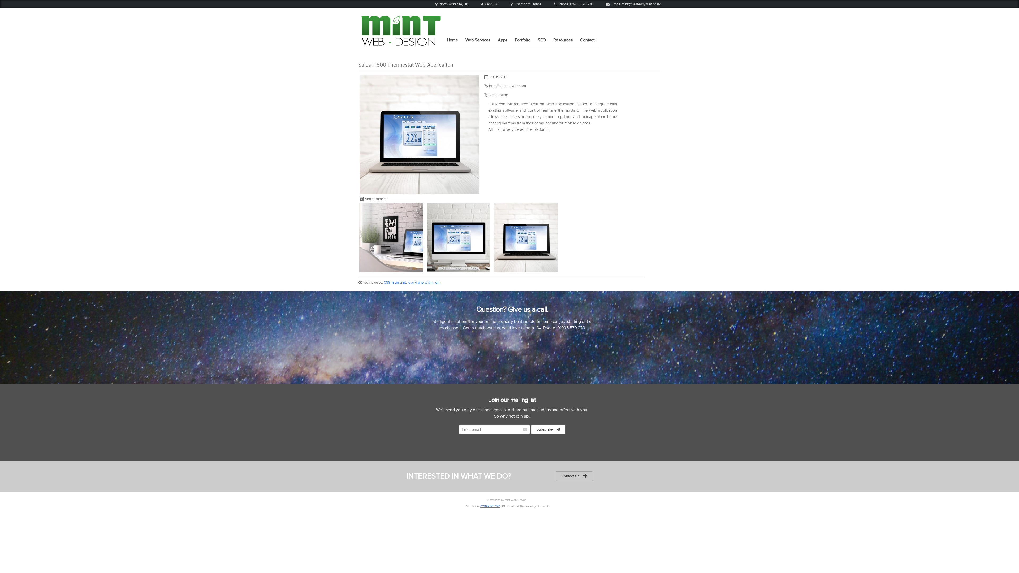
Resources (563, 40)
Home (452, 40)
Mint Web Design (515, 500)
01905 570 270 (581, 4)
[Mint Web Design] (400, 44)
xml (437, 282)
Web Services (477, 40)
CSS (387, 282)
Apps (502, 40)
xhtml (429, 282)
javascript (399, 282)
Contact (587, 40)
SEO (542, 40)
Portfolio (522, 40)
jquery (412, 282)
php (421, 282)
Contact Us (571, 476)
